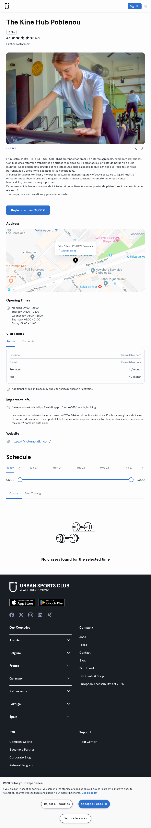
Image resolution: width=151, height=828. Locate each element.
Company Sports (20, 742)
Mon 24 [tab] (57, 467)
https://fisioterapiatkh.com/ (31, 441)
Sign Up (134, 6)
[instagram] (30, 615)
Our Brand (86, 668)
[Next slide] (142, 148)
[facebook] (11, 615)
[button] (40, 640)
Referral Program (21, 765)
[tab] (6, 148)
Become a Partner (21, 749)
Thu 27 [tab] (128, 467)
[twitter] (21, 615)
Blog (82, 660)
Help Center (88, 742)
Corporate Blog (20, 757)
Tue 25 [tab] (81, 467)
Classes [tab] (13, 493)
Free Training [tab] (33, 493)
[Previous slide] (136, 148)
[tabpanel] (75, 532)
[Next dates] (142, 468)
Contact (85, 652)
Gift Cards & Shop (91, 676)
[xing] (49, 615)
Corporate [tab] (28, 341)
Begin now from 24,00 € (28, 210)
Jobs (82, 637)
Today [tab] (10, 467)
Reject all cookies (57, 804)
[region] (75, 802)
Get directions (68, 250)
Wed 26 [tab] (104, 467)
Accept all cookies (94, 804)
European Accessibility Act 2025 (101, 684)
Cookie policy (89, 792)
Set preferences (75, 818)
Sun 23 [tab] (33, 467)
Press (83, 645)
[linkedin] (40, 615)
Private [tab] (11, 341)
